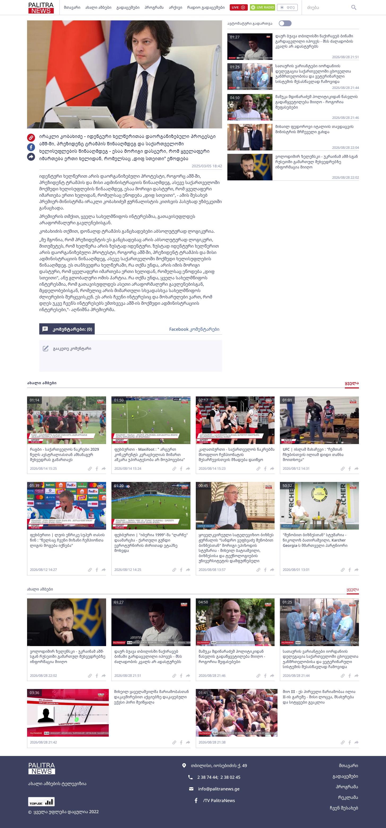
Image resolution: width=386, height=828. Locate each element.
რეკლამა (348, 797)
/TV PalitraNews (219, 800)
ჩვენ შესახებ (344, 808)
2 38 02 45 (230, 777)
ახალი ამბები (98, 7)
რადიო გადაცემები (206, 7)
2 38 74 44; (207, 777)
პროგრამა (154, 7)
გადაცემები (128, 7)
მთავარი (72, 7)
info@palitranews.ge (219, 789)
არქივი (175, 7)
